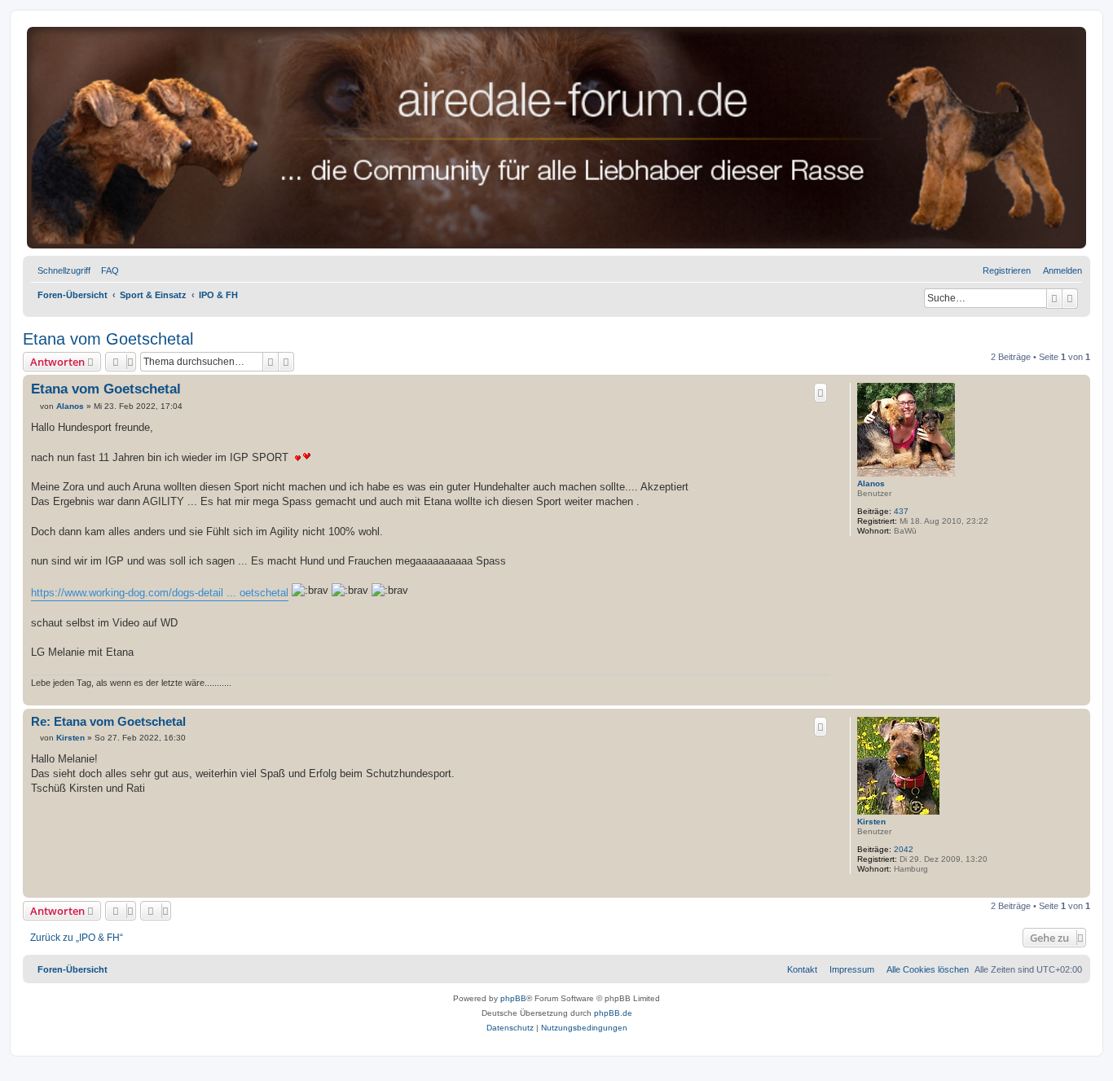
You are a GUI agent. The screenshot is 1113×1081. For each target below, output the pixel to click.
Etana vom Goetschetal (108, 339)
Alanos (871, 483)
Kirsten (871, 821)
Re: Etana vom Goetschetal (108, 721)
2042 (903, 849)
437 (901, 511)
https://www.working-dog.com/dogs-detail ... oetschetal (159, 593)
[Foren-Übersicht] (556, 137)
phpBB (513, 998)
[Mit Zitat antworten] (820, 392)
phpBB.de (613, 1012)
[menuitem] (107, 270)
